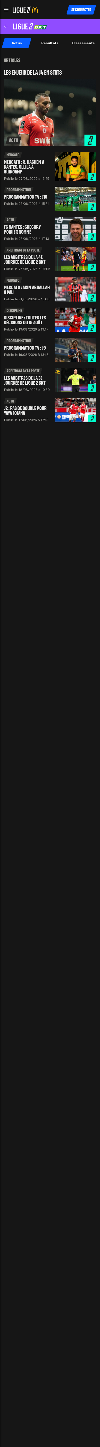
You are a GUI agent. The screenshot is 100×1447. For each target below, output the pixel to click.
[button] (6, 9)
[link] (50, 108)
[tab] (16, 43)
